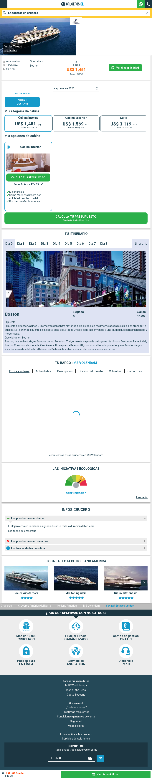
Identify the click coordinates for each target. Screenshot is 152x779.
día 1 (20, 249)
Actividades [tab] (43, 377)
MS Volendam (91, 639)
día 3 (44, 249)
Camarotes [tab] (135, 377)
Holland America (67, 639)
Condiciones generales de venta (76, 749)
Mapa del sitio (76, 759)
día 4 (56, 249)
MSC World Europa (76, 718)
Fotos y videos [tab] (19, 377)
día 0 (9, 249)
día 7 (92, 249)
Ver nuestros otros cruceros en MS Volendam (76, 488)
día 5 (68, 249)
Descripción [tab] (64, 377)
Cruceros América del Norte (34, 639)
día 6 (80, 249)
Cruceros (6, 639)
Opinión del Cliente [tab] (91, 377)
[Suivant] (140, 453)
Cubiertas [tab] (115, 377)
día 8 (104, 249)
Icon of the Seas (76, 723)
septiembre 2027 (64, 94)
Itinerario (141, 249)
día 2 (32, 249)
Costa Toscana (76, 728)
